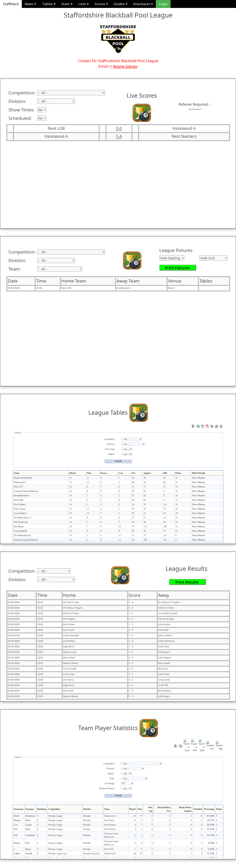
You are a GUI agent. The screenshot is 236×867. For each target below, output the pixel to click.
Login (163, 4)
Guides (120, 4)
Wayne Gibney (125, 66)
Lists (82, 4)
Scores (100, 4)
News (29, 4)
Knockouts (142, 4)
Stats (66, 4)
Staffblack (11, 4)
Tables (48, 4)
